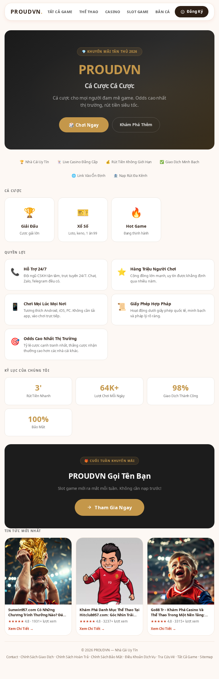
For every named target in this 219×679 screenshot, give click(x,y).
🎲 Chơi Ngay (84, 125)
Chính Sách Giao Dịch (37, 656)
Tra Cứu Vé (166, 656)
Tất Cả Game (60, 11)
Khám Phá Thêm (136, 124)
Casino (112, 11)
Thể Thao (88, 11)
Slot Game (138, 11)
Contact (12, 656)
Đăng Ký (195, 11)
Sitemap (206, 656)
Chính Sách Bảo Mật (106, 656)
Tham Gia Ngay (113, 507)
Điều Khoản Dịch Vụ (140, 656)
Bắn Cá (162, 11)
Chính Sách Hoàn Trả (72, 656)
